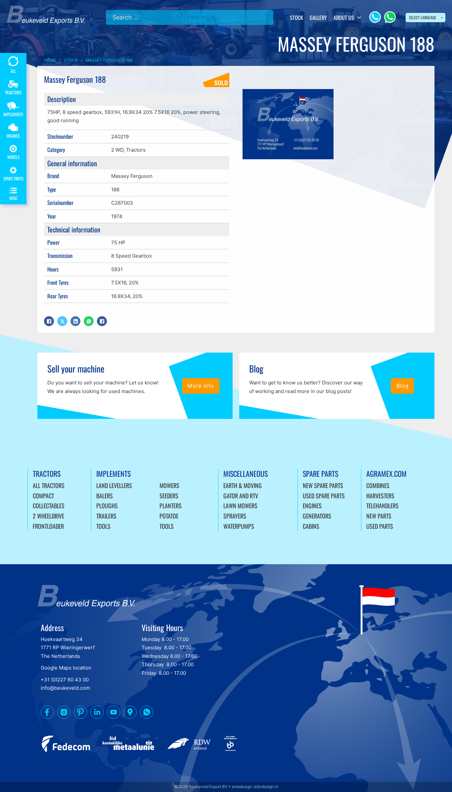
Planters (170, 505)
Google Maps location (66, 668)
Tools (103, 526)
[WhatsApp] (390, 17)
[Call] (375, 17)
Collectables (49, 505)
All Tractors (49, 485)
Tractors (136, 150)
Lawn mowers (240, 505)
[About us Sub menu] (359, 17)
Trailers (106, 516)
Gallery (318, 18)
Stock (296, 18)
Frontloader (48, 526)
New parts (378, 516)
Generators (317, 516)
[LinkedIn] (75, 321)
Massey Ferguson (132, 176)
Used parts (379, 526)
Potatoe (168, 516)
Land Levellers (114, 485)
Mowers (169, 485)
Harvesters (380, 495)
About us (344, 18)
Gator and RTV (240, 495)
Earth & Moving (242, 485)
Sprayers (234, 516)
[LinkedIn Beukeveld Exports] (97, 713)
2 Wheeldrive (48, 516)
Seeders (168, 495)
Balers (104, 495)
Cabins (311, 526)
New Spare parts (323, 485)
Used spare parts (324, 495)
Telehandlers (382, 505)
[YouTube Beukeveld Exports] (113, 713)
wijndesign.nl (266, 786)
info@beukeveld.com (65, 688)
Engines (312, 505)
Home (50, 60)
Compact (43, 495)
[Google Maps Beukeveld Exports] (130, 713)
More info (200, 385)
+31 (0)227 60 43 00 (65, 679)
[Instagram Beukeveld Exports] (63, 713)
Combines (377, 485)
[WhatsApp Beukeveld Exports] (146, 713)
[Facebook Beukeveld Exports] (47, 713)
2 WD (117, 150)
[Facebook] (49, 321)
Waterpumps (238, 526)
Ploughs (107, 505)
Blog (402, 385)
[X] (62, 321)
